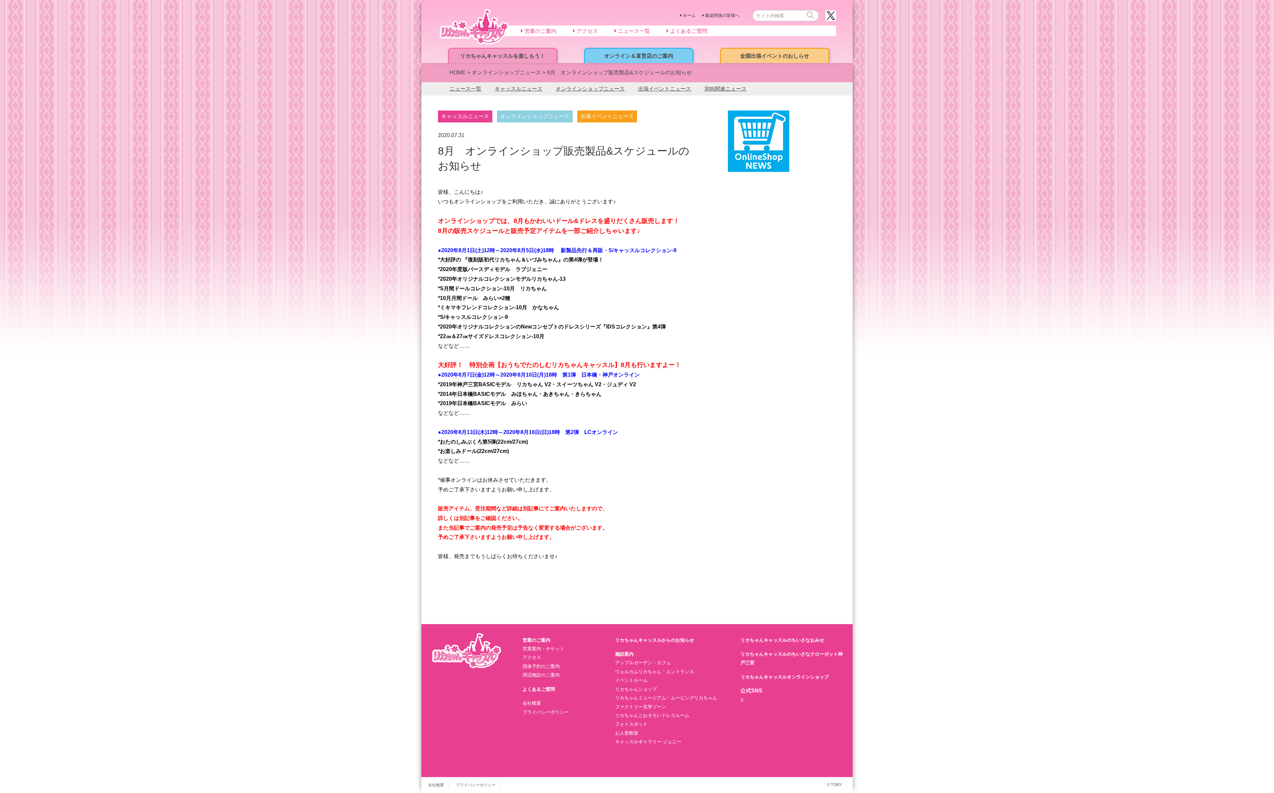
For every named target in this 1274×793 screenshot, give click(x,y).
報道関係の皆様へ (722, 15)
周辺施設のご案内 (541, 675)
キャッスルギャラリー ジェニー (648, 741)
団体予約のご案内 (541, 666)
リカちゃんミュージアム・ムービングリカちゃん (666, 697)
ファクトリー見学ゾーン (640, 706)
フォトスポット (631, 724)
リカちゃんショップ (636, 689)
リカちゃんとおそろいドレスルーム (652, 715)
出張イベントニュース (664, 89)
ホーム (689, 15)
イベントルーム (631, 680)
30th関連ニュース (725, 89)
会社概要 (532, 703)
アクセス (532, 657)
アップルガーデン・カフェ (643, 662)
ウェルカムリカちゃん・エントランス (654, 671)
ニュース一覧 (465, 89)
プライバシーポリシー (546, 712)
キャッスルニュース (518, 89)
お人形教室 (626, 733)
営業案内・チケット (543, 648)
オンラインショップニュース (590, 89)
